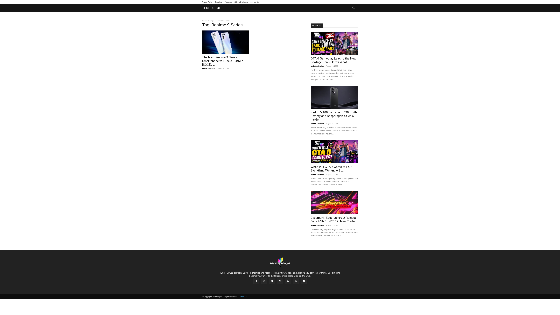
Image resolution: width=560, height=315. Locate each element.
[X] (296, 281)
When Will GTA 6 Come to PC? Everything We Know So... (331, 168)
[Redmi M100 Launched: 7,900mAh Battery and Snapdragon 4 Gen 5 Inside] (334, 97)
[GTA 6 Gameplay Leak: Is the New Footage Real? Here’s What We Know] (334, 43)
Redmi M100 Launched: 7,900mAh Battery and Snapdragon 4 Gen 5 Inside (334, 116)
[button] (353, 8)
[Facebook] (256, 281)
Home (204, 20)
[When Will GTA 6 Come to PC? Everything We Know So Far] (334, 151)
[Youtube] (304, 281)
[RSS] (288, 281)
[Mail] (272, 281)
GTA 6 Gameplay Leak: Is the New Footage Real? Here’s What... (333, 60)
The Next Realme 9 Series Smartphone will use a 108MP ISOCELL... (222, 61)
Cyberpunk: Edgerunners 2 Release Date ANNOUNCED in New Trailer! (334, 219)
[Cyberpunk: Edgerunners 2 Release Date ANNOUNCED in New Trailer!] (334, 202)
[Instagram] (264, 281)
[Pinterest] (280, 281)
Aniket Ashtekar (208, 68)
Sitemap (243, 296)
